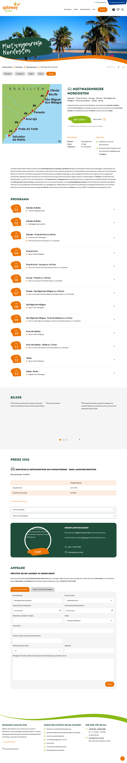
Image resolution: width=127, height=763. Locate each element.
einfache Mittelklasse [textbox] (74, 620)
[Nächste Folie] (79, 439)
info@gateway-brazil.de (75, 552)
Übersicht (8, 74)
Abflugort (68, 645)
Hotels (67, 616)
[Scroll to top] (122, 758)
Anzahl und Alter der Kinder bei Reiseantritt (27, 636)
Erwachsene (17, 625)
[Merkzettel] (118, 9)
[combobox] (89, 600)
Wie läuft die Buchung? (29, 501)
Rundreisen (19, 67)
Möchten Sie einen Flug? (21, 645)
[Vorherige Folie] (47, 439)
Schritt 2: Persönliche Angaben (43, 589)
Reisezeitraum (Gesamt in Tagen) (23, 616)
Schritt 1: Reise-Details (20, 589)
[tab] (60, 440)
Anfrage (51, 74)
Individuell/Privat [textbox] (72, 600)
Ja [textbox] (15, 651)
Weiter (109, 684)
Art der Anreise (70, 595)
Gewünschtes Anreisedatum (22, 605)
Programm (20, 74)
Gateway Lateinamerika (118, 2)
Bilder (31, 74)
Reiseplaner (85, 537)
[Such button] (122, 9)
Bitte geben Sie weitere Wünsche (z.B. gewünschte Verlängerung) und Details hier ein (40, 656)
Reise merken (97, 119)
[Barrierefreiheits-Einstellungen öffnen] (113, 9)
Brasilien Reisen (7, 67)
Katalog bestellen (101, 2)
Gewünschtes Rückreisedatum (75, 605)
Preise (41, 74)
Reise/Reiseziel (17, 595)
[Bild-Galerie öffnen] (32, 114)
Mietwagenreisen (31, 67)
